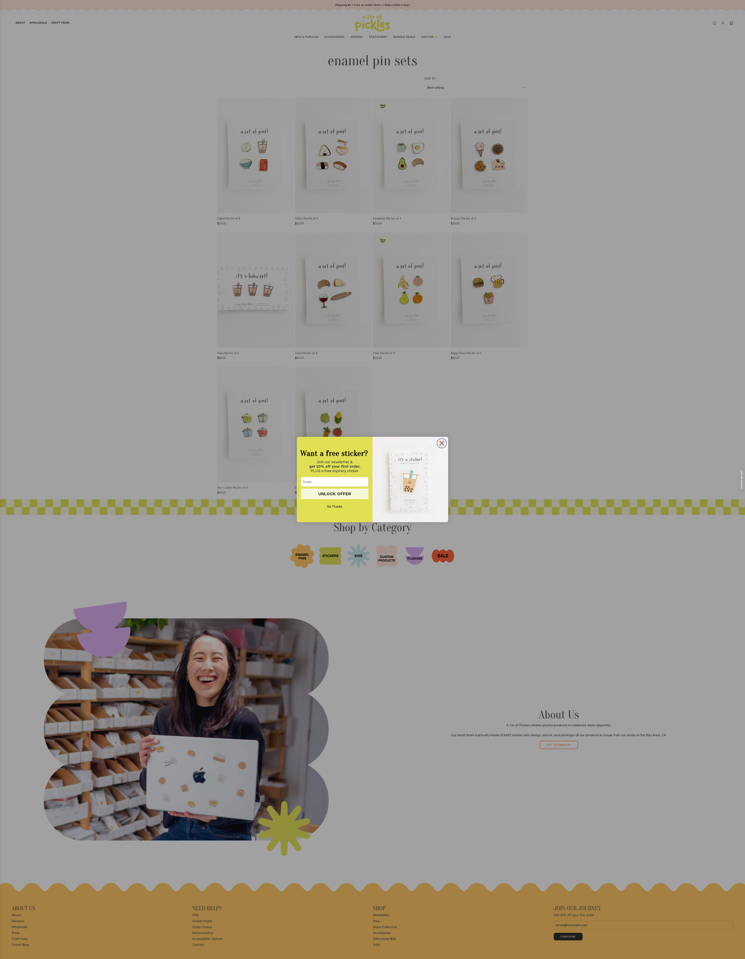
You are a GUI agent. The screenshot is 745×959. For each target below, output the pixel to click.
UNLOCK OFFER (334, 494)
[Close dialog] (442, 443)
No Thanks (334, 506)
